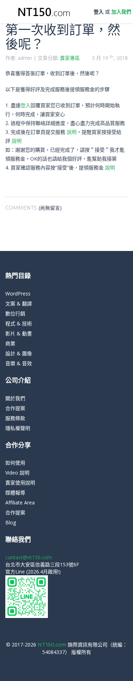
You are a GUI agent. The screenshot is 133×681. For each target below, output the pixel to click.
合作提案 (15, 408)
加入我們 (121, 11)
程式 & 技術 (18, 323)
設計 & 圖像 (18, 353)
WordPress (18, 293)
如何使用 (15, 462)
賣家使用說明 (20, 482)
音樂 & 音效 (18, 363)
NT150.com (53, 644)
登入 (99, 11)
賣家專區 (70, 57)
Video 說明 (17, 472)
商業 (10, 343)
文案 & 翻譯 (18, 303)
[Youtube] (75, 662)
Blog (10, 522)
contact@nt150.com (28, 557)
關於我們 (15, 398)
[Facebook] (64, 662)
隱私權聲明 (17, 428)
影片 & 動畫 (18, 333)
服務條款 (15, 418)
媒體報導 (15, 492)
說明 (72, 132)
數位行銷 (15, 313)
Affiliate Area (20, 502)
